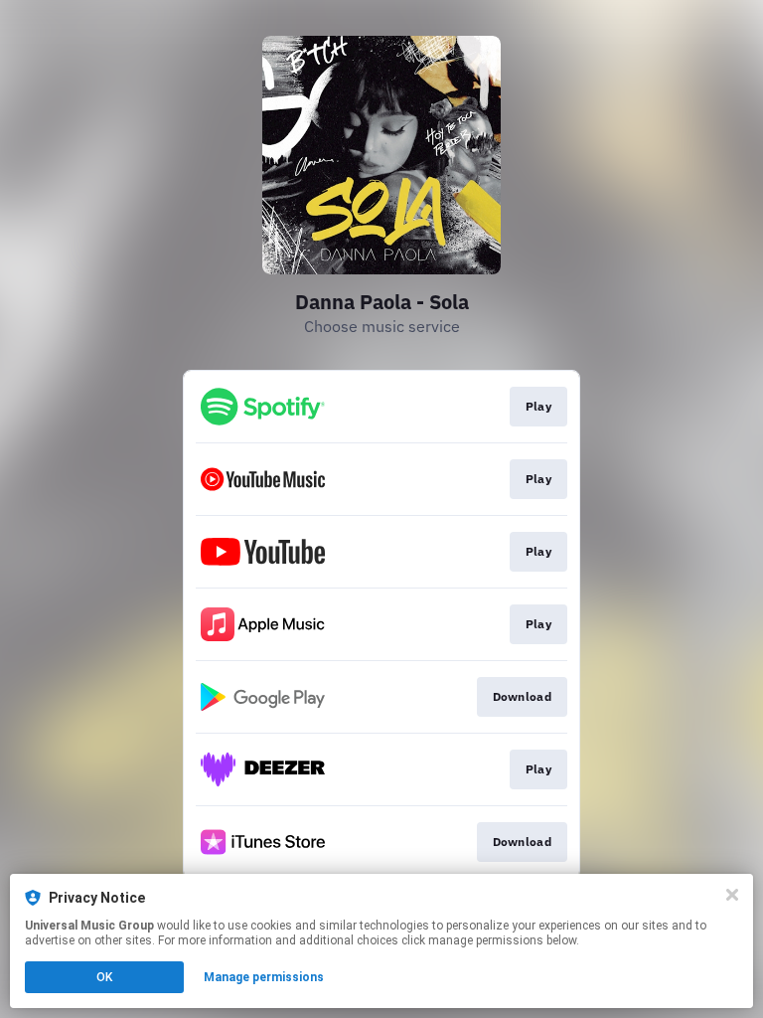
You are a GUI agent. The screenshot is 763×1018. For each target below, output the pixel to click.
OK (104, 977)
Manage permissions (264, 977)
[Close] (732, 895)
